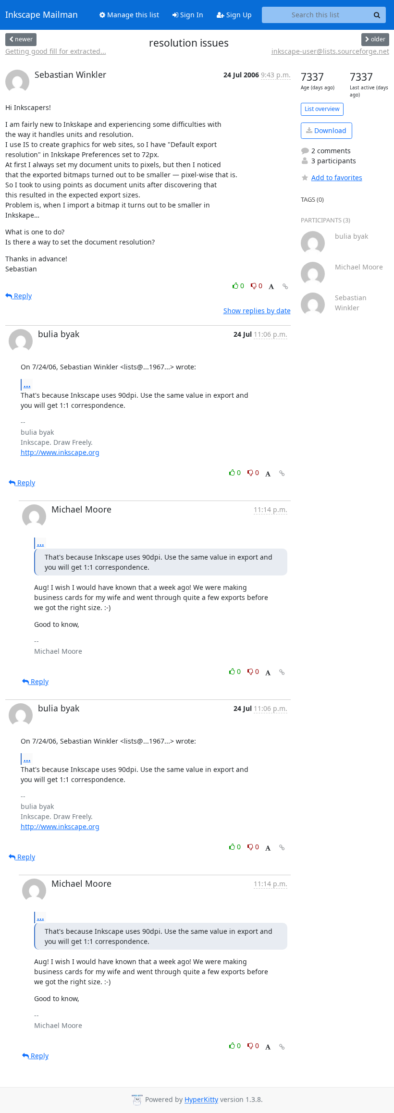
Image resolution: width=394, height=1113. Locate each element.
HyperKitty (201, 1099)
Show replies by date (257, 310)
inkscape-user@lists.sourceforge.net (330, 51)
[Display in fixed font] (271, 287)
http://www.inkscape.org (60, 452)
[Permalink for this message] (285, 286)
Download (329, 130)
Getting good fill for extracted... (55, 51)
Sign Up (238, 14)
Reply (22, 295)
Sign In (190, 14)
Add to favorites (336, 177)
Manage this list (132, 14)
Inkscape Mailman (41, 15)
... (27, 384)
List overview (322, 109)
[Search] (377, 15)
